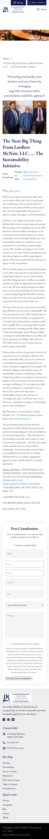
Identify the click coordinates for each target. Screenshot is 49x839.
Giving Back (7, 804)
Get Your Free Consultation (18, 678)
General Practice (9, 788)
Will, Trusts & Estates (11, 780)
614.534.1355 (13, 742)
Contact (6, 813)
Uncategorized (29, 178)
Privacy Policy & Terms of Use (16, 834)
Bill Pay (5, 817)
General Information (32, 175)
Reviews (6, 800)
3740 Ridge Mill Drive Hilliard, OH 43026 (16, 735)
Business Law (8, 775)
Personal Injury (8, 767)
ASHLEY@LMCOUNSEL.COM (18, 483)
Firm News (34, 171)
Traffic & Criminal (10, 784)
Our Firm (6, 762)
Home (6, 58)
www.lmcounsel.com (21, 418)
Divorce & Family (10, 771)
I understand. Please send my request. (25, 643)
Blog (25, 171)
